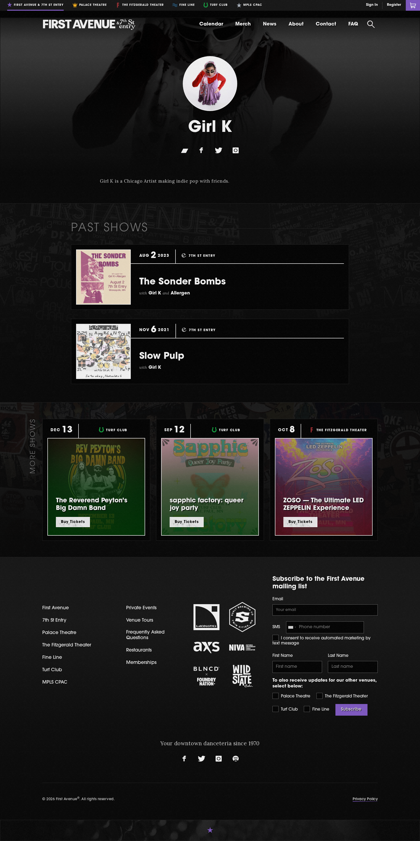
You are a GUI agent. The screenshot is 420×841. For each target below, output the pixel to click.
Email (277, 599)
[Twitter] (218, 150)
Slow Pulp (161, 356)
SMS (276, 627)
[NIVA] (242, 647)
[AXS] (206, 647)
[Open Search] (371, 24)
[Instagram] (235, 150)
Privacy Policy (365, 799)
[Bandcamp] (184, 150)
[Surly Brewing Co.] (242, 617)
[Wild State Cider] (242, 676)
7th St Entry (54, 620)
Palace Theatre (295, 696)
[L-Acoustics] (206, 617)
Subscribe (351, 710)
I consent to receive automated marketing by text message (321, 641)
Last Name (338, 656)
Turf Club (289, 710)
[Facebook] (201, 150)
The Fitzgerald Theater (346, 696)
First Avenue (55, 608)
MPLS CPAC (54, 682)
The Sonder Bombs (182, 282)
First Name (282, 656)
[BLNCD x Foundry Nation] (206, 676)
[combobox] (292, 627)
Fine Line (320, 710)
